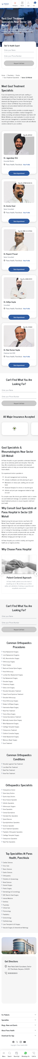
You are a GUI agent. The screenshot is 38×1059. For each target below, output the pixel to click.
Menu (3, 1056)
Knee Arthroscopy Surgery (10, 701)
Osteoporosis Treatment (10, 730)
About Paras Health (8, 1030)
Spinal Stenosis (7, 819)
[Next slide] (36, 574)
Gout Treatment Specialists (11, 77)
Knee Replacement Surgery (10, 652)
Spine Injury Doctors (9, 793)
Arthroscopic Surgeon (9, 806)
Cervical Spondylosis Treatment (12, 717)
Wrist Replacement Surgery (10, 723)
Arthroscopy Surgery (9, 661)
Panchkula (11, 75)
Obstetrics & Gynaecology (10, 879)
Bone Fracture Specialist (10, 800)
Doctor (18, 75)
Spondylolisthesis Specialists (11, 822)
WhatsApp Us (25, 1056)
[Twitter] (17, 1042)
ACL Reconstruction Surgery (11, 658)
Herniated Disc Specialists (10, 816)
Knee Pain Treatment (9, 773)
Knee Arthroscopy (8, 671)
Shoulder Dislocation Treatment (12, 691)
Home (3, 75)
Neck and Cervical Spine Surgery (12, 668)
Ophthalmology (7, 921)
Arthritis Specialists (8, 803)
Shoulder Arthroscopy (9, 697)
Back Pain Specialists (9, 842)
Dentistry (5, 901)
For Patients (6, 1014)
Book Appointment (19, 173)
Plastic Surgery (7, 888)
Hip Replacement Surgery (10, 678)
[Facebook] (13, 1042)
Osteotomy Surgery (8, 684)
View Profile (26, 164)
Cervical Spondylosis (9, 812)
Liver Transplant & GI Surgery (11, 924)
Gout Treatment (7, 743)
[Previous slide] (2, 574)
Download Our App (8, 1035)
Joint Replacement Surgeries (11, 655)
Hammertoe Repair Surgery (10, 707)
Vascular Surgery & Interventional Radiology (15, 927)
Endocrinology (7, 917)
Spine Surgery (7, 665)
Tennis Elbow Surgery (9, 714)
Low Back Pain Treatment (10, 767)
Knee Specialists (7, 809)
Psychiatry (6, 905)
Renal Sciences (7, 882)
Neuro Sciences (7, 869)
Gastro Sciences (7, 872)
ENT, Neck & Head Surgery (10, 895)
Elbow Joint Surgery (9, 687)
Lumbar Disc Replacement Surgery (13, 675)
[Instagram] (21, 1042)
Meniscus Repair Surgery (10, 740)
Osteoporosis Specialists (10, 838)
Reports (22, 5)
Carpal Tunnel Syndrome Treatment (13, 694)
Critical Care (6, 908)
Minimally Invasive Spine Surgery (12, 720)
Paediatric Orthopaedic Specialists (12, 832)
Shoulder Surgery (8, 681)
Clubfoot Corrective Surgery (11, 733)
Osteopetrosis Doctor (9, 790)
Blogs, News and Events (9, 1025)
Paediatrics (6, 914)
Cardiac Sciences (8, 862)
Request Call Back (19, 63)
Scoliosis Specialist (8, 826)
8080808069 (12, 973)
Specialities (5, 1020)
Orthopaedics (7, 875)
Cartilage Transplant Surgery (11, 727)
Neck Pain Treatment (9, 710)
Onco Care (6, 866)
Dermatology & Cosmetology (11, 892)
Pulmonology (7, 911)
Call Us (34, 1056)
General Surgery (7, 885)
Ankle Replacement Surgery (11, 736)
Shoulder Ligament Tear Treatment (13, 764)
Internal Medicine (8, 898)
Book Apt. (16, 1056)
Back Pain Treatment (9, 770)
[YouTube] (25, 1042)
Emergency (15, 5)
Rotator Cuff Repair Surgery (10, 704)
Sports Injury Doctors (9, 796)
